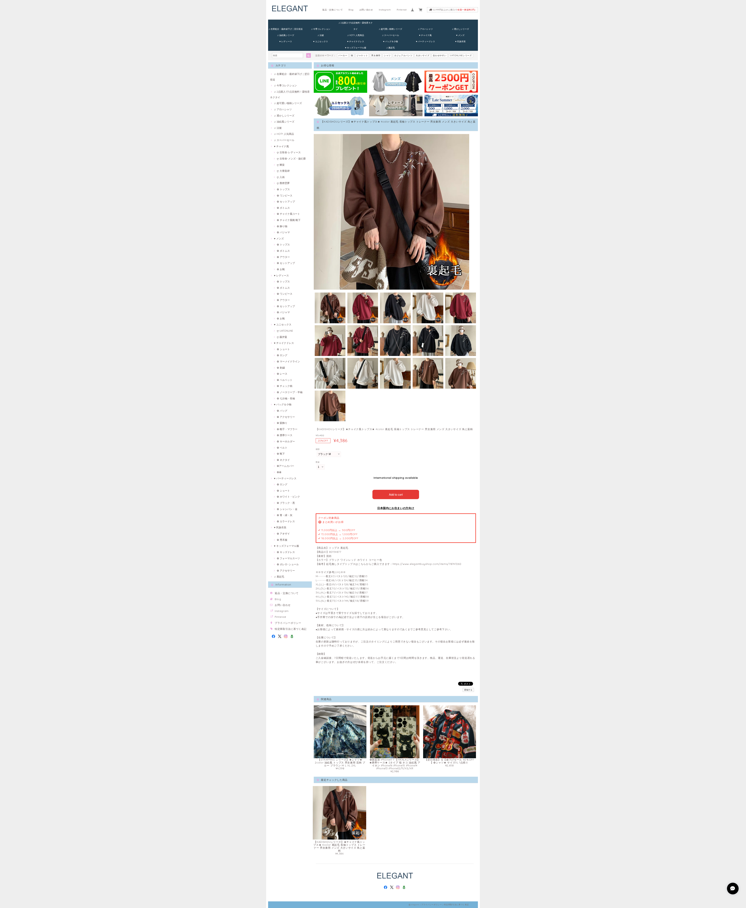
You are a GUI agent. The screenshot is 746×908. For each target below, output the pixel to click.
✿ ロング (282, 355)
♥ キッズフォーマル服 (355, 47)
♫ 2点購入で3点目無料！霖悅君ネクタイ (355, 23)
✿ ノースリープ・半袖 (289, 392)
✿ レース (282, 373)
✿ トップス (283, 189)
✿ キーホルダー (286, 441)
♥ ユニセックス (320, 41)
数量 (318, 462)
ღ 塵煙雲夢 (283, 183)
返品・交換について (332, 9)
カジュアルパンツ (403, 55)
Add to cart (396, 494)
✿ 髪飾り (282, 422)
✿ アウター (283, 257)
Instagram (385, 9)
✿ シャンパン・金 (287, 509)
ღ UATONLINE (285, 330)
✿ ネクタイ (283, 459)
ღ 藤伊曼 (282, 336)
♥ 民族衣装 (460, 41)
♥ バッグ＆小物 (390, 41)
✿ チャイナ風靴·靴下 (289, 220)
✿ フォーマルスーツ (288, 558)
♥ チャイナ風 (425, 35)
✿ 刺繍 (281, 367)
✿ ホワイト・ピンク (288, 496)
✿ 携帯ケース (284, 435)
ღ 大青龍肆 (283, 170)
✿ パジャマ (283, 232)
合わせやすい (439, 55)
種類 (318, 449)
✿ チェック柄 (284, 385)
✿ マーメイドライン (288, 361)
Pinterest (402, 9)
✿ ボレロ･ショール (288, 564)
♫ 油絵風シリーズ (285, 35)
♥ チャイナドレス (355, 41)
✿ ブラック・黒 (286, 502)
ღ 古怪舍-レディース (289, 152)
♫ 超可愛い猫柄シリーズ (390, 29)
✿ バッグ (282, 410)
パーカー (342, 55)
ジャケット (362, 55)
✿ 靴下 (281, 453)
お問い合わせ (366, 9)
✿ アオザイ (283, 533)
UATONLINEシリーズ (461, 55)
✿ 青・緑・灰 (284, 515)
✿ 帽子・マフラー (287, 429)
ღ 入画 (281, 177)
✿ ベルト (282, 447)
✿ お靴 (281, 269)
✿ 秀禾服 (282, 539)
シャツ (387, 55)
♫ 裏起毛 (390, 47)
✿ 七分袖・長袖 (286, 398)
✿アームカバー (285, 465)
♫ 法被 (320, 35)
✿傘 (279, 472)
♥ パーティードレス (425, 41)
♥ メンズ (460, 35)
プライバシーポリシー (288, 622)
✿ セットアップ (286, 201)
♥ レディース (285, 41)
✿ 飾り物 (282, 226)
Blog (351, 9)
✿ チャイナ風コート (288, 213)
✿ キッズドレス (286, 552)
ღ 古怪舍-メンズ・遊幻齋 (291, 158)
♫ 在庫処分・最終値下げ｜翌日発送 (285, 29)
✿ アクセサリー (286, 416)
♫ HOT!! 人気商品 (355, 35)
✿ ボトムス (283, 207)
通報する (468, 690)
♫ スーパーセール (390, 35)
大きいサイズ (422, 55)
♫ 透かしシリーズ (460, 29)
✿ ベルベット (284, 379)
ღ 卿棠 (281, 164)
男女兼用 (375, 55)
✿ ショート (283, 349)
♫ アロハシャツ (425, 29)
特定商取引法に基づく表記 (291, 628)
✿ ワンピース (284, 195)
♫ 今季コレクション (320, 29)
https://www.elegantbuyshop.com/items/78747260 (427, 563)
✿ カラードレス (286, 521)
